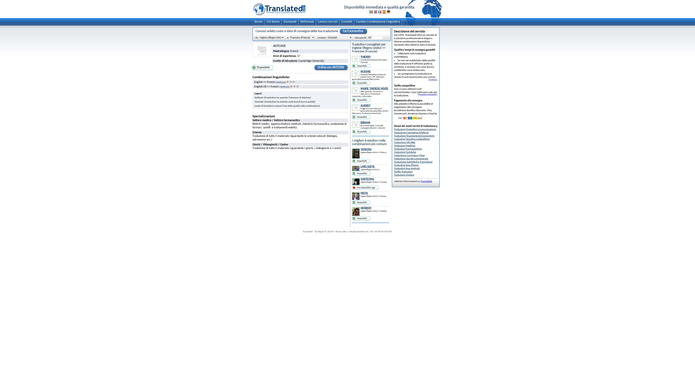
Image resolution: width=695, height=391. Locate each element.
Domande (290, 21)
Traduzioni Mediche (404, 145)
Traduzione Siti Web (404, 142)
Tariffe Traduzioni (403, 172)
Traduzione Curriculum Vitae (409, 155)
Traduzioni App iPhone (406, 165)
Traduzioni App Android (407, 168)
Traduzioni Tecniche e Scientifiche (412, 139)
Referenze (307, 21)
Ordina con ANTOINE (330, 67)
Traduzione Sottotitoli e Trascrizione (413, 162)
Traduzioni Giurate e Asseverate (411, 158)
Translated (426, 181)
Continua (433, 80)
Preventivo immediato (427, 94)
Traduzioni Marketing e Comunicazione (415, 129)
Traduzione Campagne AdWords (411, 132)
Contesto (321, 38)
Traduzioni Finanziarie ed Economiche (414, 136)
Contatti (346, 21)
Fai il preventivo (353, 31)
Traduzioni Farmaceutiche (408, 149)
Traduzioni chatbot (404, 175)
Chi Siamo (273, 21)
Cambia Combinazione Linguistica (378, 21)
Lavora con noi (327, 21)
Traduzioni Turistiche (405, 152)
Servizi (258, 21)
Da (257, 38)
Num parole (360, 38)
